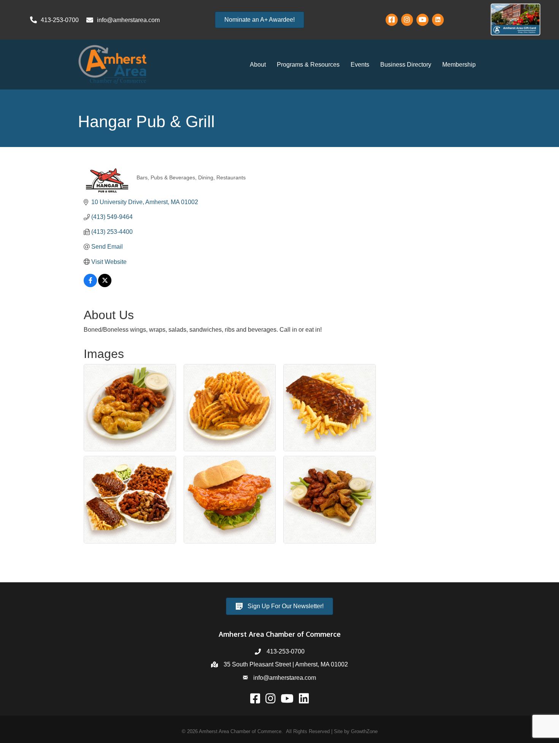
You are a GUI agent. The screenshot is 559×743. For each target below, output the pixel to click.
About (258, 64)
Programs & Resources (308, 64)
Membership (459, 64)
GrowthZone (364, 731)
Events (360, 64)
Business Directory (405, 64)
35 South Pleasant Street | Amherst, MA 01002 (286, 664)
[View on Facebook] (90, 285)
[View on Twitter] (104, 285)
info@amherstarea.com (284, 677)
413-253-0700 (286, 651)
